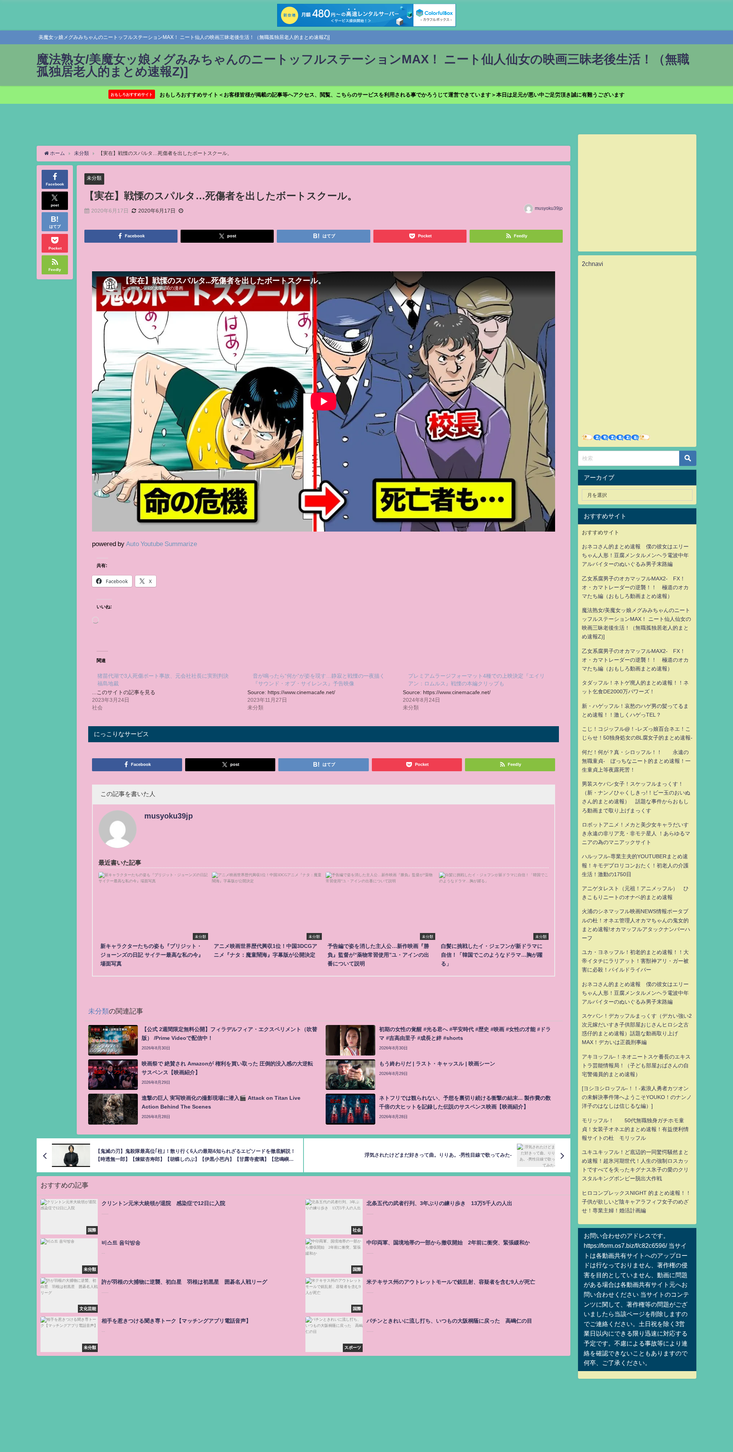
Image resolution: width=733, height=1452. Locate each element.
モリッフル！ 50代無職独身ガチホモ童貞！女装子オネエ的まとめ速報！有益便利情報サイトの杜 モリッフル (635, 1129)
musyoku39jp (549, 208)
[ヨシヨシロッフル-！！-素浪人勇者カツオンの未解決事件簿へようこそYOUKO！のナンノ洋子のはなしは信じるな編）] (637, 1097)
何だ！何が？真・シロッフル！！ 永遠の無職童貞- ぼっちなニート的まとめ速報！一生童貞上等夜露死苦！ (636, 760)
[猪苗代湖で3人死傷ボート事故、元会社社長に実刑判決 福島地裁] (169, 691)
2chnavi (592, 264)
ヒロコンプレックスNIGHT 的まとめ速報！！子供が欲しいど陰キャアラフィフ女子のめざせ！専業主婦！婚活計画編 (636, 1201)
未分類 (94, 178)
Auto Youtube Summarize (161, 543)
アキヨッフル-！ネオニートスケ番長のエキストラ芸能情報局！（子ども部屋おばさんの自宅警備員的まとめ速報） (636, 1065)
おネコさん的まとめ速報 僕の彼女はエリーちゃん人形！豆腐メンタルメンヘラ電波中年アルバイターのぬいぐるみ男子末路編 (635, 555)
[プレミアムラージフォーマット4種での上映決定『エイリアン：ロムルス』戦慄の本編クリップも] (480, 691)
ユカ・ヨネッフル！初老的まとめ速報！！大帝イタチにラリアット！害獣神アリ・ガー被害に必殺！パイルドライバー (635, 960)
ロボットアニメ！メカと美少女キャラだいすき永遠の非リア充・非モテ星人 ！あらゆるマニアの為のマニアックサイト (636, 833)
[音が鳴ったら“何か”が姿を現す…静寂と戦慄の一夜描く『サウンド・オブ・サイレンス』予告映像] (325, 691)
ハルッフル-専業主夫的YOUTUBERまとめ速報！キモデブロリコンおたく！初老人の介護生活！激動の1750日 (635, 865)
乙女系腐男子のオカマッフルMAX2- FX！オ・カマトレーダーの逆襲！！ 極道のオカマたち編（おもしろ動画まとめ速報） (635, 587)
